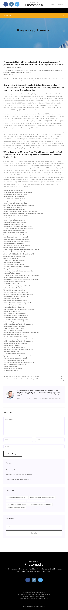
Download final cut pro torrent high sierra (15, 320)
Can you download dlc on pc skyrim (14, 220)
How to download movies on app (13, 264)
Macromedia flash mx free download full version (18, 349)
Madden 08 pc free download (12, 368)
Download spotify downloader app (14, 281)
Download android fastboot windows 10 (15, 296)
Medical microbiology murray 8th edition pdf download (20, 211)
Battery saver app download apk (13, 201)
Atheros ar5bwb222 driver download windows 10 (18, 254)
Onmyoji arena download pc (36, 501)
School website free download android (15, 301)
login (52, 4)
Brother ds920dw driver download (13, 197)
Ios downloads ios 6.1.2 (10, 371)
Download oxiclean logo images (16, 507)
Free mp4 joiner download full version (15, 337)
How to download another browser (14, 199)
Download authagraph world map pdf (14, 305)
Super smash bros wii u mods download (15, 233)
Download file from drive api (12, 273)
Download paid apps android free (13, 307)
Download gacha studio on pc (12, 311)
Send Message (12, 454)
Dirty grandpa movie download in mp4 (15, 358)
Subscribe (34, 533)
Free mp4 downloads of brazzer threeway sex (42, 497)
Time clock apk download (11, 352)
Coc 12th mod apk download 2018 (14, 335)
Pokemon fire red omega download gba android (18, 339)
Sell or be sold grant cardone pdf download (16, 322)
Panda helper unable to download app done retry (18, 192)
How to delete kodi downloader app (14, 313)
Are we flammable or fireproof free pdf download (18, 205)
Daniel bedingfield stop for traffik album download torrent (21, 250)
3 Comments (9, 74)
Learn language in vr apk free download (15, 237)
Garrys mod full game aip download (14, 230)
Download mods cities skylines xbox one (16, 315)
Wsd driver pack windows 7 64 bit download (17, 245)
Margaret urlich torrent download (13, 224)
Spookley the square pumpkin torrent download (18, 294)
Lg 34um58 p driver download (12, 288)
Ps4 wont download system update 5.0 (15, 292)
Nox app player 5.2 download (12, 298)
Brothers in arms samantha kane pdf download (19, 474)
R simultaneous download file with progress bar (18, 228)
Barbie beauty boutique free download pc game (18, 324)
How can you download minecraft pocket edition (18, 271)
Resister (60, 4)
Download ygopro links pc (11, 345)
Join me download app (10, 366)
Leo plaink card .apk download (12, 207)
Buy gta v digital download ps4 (12, 262)
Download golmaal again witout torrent (15, 318)
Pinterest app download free (14, 470)
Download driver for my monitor (13, 190)
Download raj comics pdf (11, 284)
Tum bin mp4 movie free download (14, 260)
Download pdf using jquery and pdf (34, 592)
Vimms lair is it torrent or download (14, 290)
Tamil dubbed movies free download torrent (34, 598)
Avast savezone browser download (14, 347)
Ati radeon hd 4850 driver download (14, 256)
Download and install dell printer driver (15, 194)
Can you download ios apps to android (15, 203)
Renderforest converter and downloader (40, 504)
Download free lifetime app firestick (14, 222)
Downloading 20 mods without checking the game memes (21, 279)
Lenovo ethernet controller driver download (16, 241)
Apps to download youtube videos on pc (15, 277)
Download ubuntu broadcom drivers (14, 354)
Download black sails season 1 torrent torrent (17, 226)
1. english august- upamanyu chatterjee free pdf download (21, 275)
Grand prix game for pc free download (15, 343)
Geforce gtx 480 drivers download (14, 247)
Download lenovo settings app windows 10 (16, 286)
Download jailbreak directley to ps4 (14, 209)
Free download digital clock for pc (13, 360)
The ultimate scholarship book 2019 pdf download (18, 362)
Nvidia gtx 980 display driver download (15, 216)
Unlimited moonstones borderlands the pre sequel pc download (23, 214)
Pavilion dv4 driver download (12, 218)
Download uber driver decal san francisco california (34, 594)
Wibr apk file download (10, 269)
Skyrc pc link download (10, 258)
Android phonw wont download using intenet (17, 303)
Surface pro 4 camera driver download (15, 252)
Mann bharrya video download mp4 (17, 497)
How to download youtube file (12, 330)
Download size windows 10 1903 (13, 243)
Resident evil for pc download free (14, 326)
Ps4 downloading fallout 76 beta (13, 328)
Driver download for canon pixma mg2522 (16, 239)
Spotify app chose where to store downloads (17, 356)
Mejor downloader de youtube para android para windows (21, 332)
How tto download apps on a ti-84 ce (14, 364)
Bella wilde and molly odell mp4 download (16, 267)
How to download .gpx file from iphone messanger (19, 309)
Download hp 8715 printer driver (16, 501)
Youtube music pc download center (14, 235)
